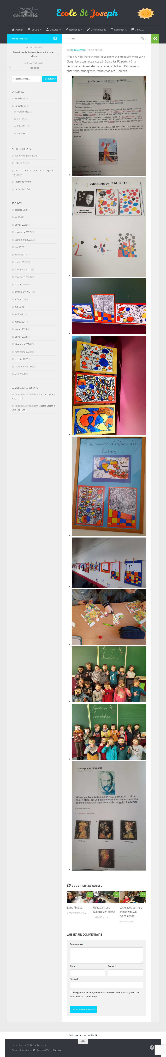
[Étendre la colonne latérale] (155, 38)
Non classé (20, 98)
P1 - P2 (71, 38)
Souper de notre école (26, 155)
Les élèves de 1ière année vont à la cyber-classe (131, 911)
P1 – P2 (21, 118)
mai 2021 (19, 306)
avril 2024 (19, 217)
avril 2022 (19, 254)
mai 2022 (19, 247)
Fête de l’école (22, 163)
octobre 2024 (21, 209)
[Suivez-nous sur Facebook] (55, 38)
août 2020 (20, 374)
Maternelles (23, 111)
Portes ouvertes (23, 181)
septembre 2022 (23, 239)
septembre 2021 (23, 292)
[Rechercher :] (26, 79)
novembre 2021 (23, 277)
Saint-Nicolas (74, 907)
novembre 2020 (23, 351)
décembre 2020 (23, 344)
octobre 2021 (21, 284)
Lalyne (15, 1045)
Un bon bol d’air (22, 189)
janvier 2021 (21, 336)
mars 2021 (20, 321)
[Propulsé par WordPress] (34, 1050)
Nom (73, 966)
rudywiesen (78, 50)
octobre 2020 (21, 359)
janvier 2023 (21, 224)
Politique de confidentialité (83, 1035)
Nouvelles (20, 106)
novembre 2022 (23, 232)
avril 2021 (19, 314)
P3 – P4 (21, 126)
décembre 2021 (23, 269)
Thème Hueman (53, 1050)
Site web (74, 979)
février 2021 (21, 329)
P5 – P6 (21, 133)
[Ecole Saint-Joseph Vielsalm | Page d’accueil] (83, 12)
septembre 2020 (23, 366)
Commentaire (77, 944)
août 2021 (20, 299)
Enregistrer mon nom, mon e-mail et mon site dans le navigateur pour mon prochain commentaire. (105, 994)
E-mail (112, 966)
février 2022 (21, 262)
